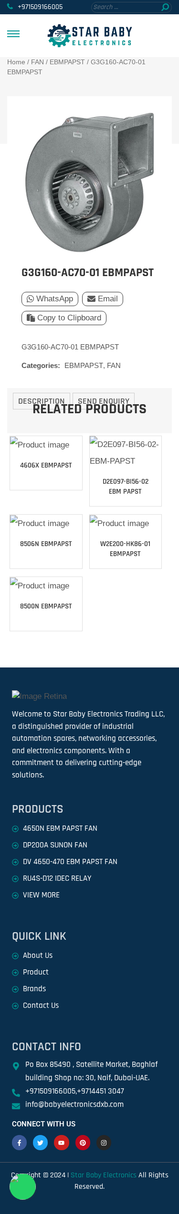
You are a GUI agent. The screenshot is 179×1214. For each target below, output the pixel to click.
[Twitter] (40, 1142)
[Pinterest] (82, 1142)
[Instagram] (103, 1142)
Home (16, 62)
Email (108, 298)
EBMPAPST (67, 62)
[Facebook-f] (19, 1142)
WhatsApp (54, 298)
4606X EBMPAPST (46, 465)
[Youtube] (61, 1142)
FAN (37, 62)
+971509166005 (40, 6)
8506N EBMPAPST (46, 543)
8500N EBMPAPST (46, 606)
